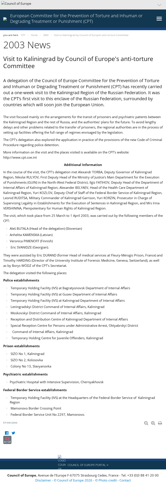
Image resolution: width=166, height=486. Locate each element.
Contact (125, 480)
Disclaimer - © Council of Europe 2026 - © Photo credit (76, 480)
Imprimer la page (160, 422)
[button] (83, 4)
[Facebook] (6, 433)
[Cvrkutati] (13, 433)
